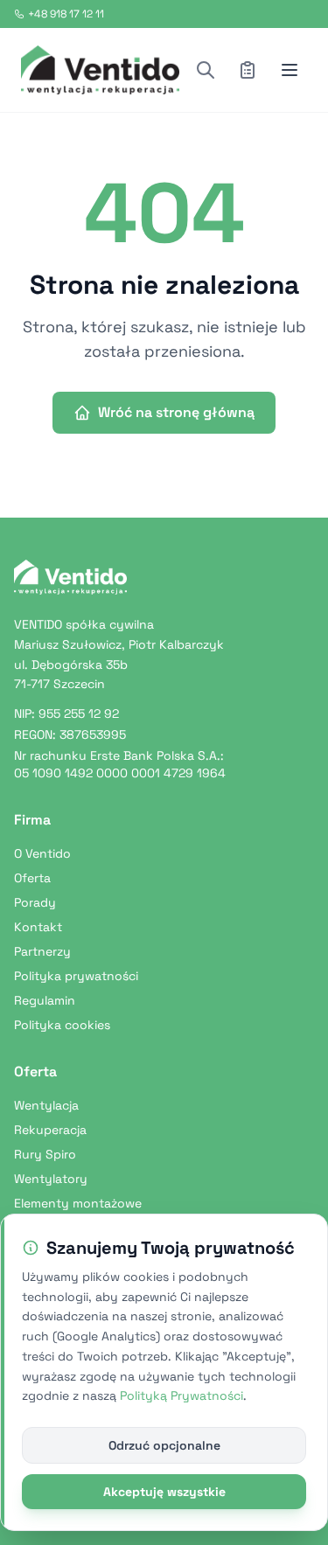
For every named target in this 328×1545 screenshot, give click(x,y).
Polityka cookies (62, 1025)
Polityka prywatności (76, 976)
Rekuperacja (50, 1130)
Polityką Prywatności (181, 1395)
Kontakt (38, 927)
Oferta (32, 878)
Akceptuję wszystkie (164, 1492)
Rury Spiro (45, 1154)
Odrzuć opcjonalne (164, 1445)
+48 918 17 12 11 (66, 14)
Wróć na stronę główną (176, 412)
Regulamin (44, 1000)
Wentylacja (46, 1105)
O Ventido (42, 853)
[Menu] (289, 69)
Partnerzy (42, 951)
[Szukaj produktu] (205, 69)
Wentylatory (50, 1179)
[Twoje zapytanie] (247, 69)
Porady (35, 902)
